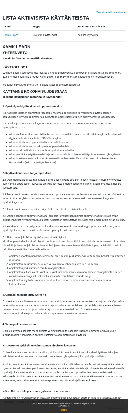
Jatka (64, 409)
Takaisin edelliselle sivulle (111, 12)
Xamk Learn (64, 405)
